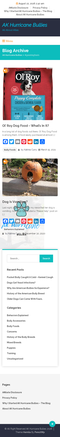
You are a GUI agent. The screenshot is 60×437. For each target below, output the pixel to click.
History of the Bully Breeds (21, 337)
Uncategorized (15, 359)
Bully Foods (10, 150)
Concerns (12, 331)
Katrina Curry (30, 149)
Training (11, 353)
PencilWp (40, 432)
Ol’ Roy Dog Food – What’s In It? (25, 126)
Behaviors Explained (14, 229)
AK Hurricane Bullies (24, 25)
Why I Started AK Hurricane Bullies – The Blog (28, 11)
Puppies (11, 348)
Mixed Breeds (14, 342)
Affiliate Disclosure (18, 8)
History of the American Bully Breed (25, 293)
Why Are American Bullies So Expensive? (28, 288)
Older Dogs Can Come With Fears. (24, 299)
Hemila (27, 432)
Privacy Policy (40, 8)
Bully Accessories (16, 321)
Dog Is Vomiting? (15, 202)
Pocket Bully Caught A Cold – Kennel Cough (30, 277)
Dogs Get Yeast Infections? (21, 282)
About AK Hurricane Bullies (30, 14)
